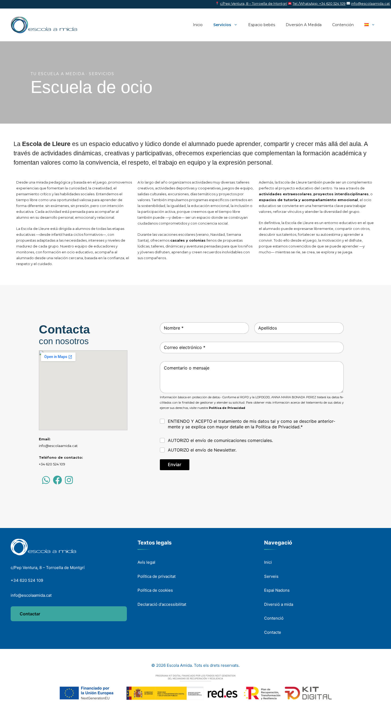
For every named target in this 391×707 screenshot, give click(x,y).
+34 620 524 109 (52, 464)
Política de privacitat (157, 576)
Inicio (198, 24)
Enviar (174, 464)
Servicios (222, 24)
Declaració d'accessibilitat (162, 604)
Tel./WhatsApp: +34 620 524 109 (319, 3)
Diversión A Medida (304, 24)
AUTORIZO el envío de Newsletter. (202, 450)
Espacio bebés (261, 24)
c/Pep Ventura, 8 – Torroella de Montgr (253, 3)
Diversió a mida (278, 604)
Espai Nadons (277, 590)
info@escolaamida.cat (370, 3)
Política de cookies (155, 590)
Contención (343, 24)
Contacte (272, 632)
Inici (268, 562)
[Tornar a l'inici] (43, 547)
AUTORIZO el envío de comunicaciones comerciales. (220, 440)
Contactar (30, 613)
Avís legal (146, 562)
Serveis (271, 576)
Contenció (274, 618)
